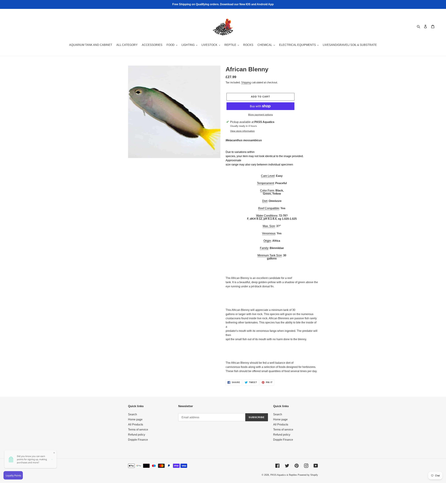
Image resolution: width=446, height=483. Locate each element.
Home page (135, 419)
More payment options (260, 114)
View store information (242, 131)
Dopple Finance (138, 439)
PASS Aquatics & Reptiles (284, 475)
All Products (135, 424)
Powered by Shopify (308, 475)
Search (132, 414)
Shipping (246, 82)
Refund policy (136, 434)
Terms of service (138, 429)
